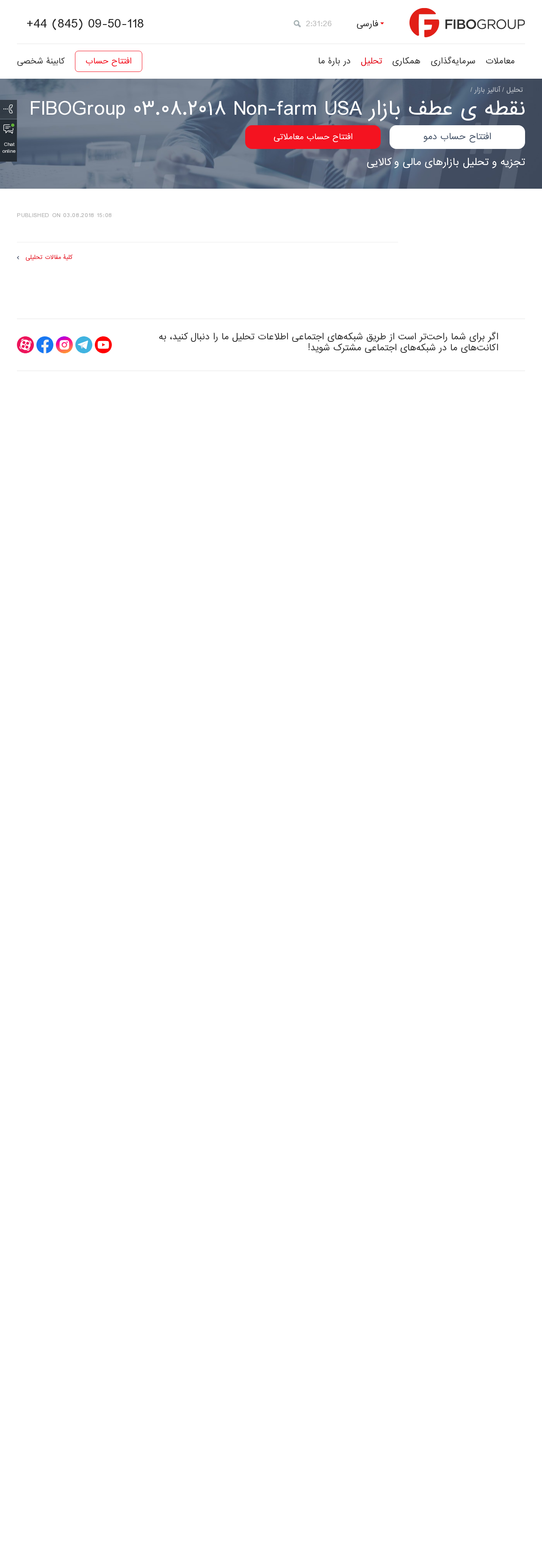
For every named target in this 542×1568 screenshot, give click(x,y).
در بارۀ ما (334, 61)
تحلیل (371, 61)
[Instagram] (64, 344)
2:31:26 (319, 23)
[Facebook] (44, 344)
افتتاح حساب (109, 61)
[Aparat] (25, 344)
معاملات (500, 61)
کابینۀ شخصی (41, 61)
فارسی (368, 23)
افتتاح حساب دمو (457, 137)
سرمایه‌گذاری (453, 61)
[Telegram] (83, 344)
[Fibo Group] (467, 23)
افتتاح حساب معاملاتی (313, 137)
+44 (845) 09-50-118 (85, 24)
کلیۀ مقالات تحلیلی (48, 257)
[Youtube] (103, 344)
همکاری (406, 61)
